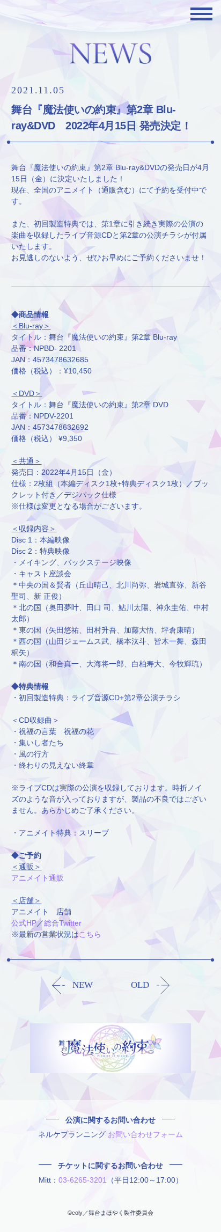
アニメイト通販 (37, 878)
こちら (90, 934)
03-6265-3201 (82, 1180)
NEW (82, 985)
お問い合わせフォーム (145, 1134)
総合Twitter (63, 923)
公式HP (23, 923)
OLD (140, 985)
